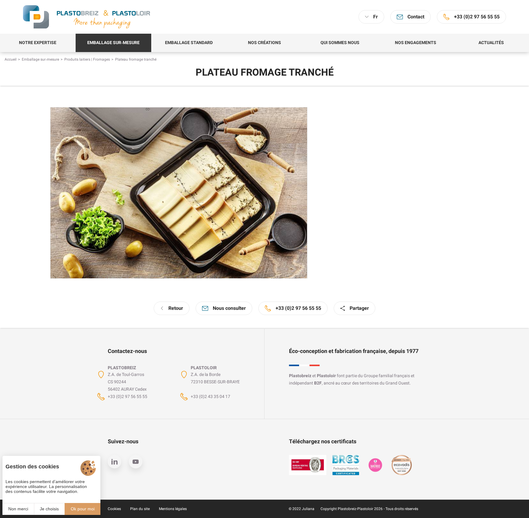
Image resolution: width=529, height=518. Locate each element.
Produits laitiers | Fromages (87, 59)
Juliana (308, 509)
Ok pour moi (83, 508)
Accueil (11, 59)
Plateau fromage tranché (135, 59)
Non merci (18, 508)
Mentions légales (173, 509)
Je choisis (49, 508)
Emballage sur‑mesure (40, 59)
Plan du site (140, 509)
